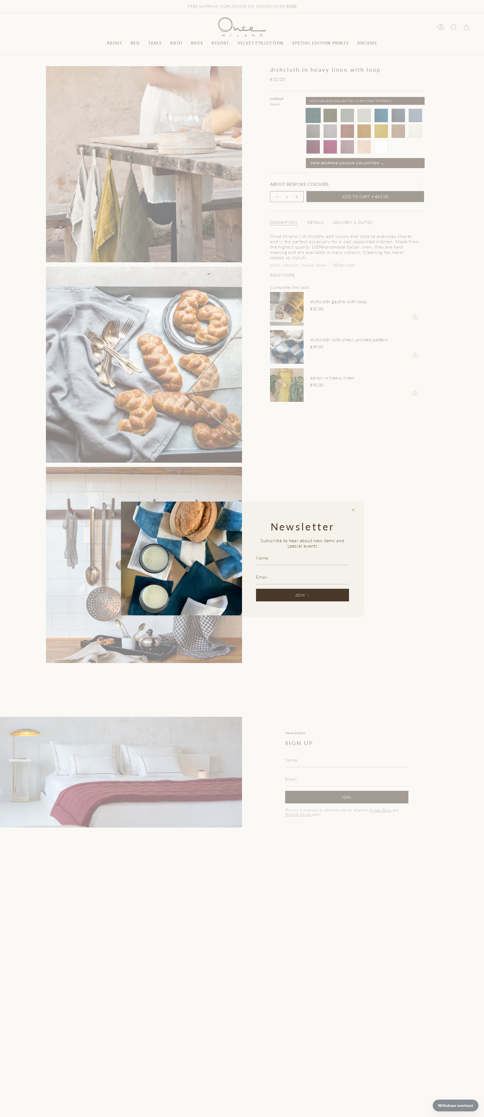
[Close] (353, 510)
